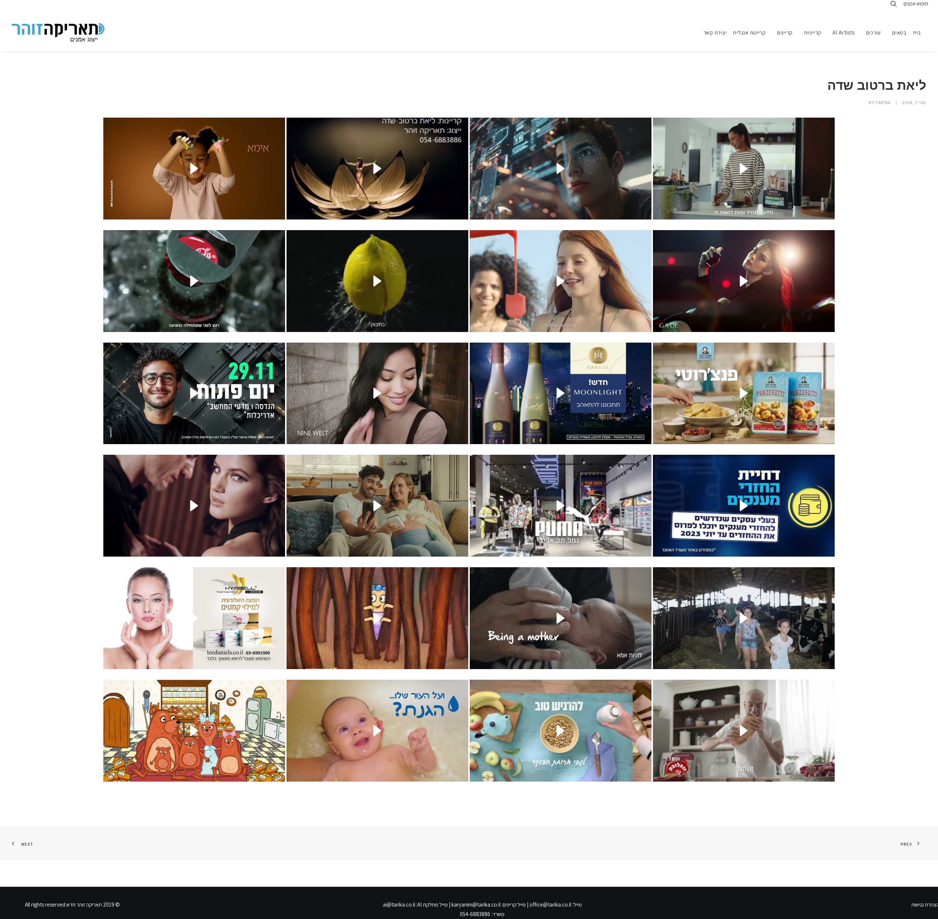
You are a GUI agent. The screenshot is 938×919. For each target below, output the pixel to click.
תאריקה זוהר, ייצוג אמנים (22, 6)
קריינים (785, 32)
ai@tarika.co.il (399, 904)
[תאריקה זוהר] (58, 32)
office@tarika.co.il (550, 904)
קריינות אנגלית (749, 32)
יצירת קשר (715, 32)
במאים (899, 32)
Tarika (883, 102)
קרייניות (812, 32)
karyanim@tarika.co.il (476, 904)
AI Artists (843, 32)
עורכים (873, 32)
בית (917, 32)
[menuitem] (919, 32)
